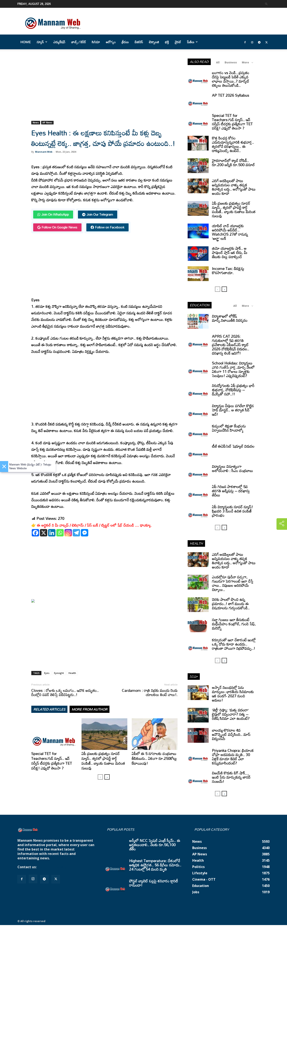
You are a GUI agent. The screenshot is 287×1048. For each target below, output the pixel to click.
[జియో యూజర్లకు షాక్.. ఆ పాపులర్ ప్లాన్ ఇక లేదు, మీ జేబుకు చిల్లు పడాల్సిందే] (198, 253)
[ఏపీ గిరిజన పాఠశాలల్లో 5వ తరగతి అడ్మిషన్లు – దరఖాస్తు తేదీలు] (198, 491)
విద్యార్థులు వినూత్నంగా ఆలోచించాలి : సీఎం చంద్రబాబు (232, 468)
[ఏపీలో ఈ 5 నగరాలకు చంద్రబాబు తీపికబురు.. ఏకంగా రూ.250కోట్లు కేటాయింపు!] (155, 734)
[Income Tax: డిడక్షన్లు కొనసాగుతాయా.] (198, 273)
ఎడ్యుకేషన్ (59, 42)
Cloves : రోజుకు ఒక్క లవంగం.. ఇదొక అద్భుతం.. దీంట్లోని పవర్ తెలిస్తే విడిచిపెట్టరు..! (65, 692)
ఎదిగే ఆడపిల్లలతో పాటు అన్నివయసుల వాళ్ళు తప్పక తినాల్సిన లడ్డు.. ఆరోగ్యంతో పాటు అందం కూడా (233, 187)
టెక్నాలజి (154, 42)
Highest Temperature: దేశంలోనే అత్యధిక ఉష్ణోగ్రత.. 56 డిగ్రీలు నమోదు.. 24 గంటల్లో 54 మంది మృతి (155, 865)
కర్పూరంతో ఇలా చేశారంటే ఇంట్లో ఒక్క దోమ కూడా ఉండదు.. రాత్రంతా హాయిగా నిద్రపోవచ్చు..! (234, 644)
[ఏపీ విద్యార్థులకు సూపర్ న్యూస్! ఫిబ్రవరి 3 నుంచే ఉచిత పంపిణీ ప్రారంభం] (198, 512)
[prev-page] (100, 777)
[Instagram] (252, 42)
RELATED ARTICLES (49, 709)
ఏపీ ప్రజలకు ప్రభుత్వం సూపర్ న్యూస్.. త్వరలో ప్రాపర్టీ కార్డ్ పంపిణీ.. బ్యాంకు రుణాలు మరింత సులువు (103, 761)
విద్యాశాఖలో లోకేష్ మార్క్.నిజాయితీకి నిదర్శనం (230, 318)
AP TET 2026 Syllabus (230, 95)
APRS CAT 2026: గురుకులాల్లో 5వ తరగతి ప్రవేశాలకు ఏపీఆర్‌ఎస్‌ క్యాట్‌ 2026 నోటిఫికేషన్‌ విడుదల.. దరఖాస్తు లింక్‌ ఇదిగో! (230, 344)
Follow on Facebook (109, 227)
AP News (47, 122)
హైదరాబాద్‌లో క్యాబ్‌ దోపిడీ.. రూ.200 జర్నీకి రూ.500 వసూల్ (233, 162)
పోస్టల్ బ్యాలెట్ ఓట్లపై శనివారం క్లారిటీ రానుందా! (153, 883)
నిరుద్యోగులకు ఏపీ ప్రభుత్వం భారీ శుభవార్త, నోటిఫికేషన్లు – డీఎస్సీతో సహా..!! (233, 390)
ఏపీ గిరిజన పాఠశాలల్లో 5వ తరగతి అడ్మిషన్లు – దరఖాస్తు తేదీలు (231, 491)
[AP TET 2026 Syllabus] (198, 100)
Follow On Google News (59, 227)
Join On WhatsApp (55, 214)
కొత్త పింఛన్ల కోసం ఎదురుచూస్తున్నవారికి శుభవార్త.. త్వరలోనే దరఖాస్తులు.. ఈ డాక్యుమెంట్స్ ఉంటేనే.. (233, 144)
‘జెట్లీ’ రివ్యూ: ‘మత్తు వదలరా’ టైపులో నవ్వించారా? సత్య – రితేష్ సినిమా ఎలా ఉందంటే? (231, 714)
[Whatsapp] (60, 532)
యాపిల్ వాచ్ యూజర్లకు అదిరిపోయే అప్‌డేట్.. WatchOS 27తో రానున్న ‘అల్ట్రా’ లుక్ (230, 232)
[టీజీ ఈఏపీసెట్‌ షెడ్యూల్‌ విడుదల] (198, 451)
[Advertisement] (104, 89)
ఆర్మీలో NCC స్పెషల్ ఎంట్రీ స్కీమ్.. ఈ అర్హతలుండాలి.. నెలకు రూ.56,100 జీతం (154, 845)
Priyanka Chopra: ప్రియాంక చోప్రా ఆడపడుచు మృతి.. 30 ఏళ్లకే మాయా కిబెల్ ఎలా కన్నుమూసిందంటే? (233, 757)
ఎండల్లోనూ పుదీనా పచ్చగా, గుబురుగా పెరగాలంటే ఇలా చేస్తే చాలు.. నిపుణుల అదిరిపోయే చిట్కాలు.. (232, 583)
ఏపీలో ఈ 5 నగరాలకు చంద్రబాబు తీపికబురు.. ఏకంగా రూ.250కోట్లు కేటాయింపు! (154, 758)
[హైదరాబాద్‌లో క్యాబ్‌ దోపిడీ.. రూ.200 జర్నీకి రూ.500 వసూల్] (198, 165)
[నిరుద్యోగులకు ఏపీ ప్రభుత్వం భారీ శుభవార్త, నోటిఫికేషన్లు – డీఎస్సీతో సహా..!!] (198, 390)
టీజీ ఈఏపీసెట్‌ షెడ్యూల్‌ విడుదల (233, 446)
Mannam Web (43, 151)
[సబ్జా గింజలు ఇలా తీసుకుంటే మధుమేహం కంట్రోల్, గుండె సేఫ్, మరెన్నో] (198, 624)
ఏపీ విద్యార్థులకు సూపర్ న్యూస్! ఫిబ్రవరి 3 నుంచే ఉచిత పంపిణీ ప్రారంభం (232, 511)
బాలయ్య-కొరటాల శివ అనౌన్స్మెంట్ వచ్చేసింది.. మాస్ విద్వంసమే (231, 734)
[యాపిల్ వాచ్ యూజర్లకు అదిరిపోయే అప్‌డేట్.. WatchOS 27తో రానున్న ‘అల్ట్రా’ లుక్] (198, 231)
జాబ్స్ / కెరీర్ (78, 42)
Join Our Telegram (100, 214)
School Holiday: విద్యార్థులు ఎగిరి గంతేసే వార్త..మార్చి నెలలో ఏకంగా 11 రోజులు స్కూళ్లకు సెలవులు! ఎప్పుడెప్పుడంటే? (233, 369)
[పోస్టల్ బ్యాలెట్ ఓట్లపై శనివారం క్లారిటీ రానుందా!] (115, 886)
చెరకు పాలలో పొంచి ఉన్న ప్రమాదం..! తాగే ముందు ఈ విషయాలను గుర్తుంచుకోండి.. (231, 604)
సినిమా (96, 42)
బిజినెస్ (139, 42)
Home (25, 42)
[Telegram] (259, 42)
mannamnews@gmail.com (59, 867)
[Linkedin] (51, 532)
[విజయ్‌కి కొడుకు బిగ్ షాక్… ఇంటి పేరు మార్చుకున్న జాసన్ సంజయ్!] (198, 778)
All (218, 62)
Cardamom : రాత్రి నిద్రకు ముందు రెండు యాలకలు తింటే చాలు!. (150, 692)
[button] (266, 3)
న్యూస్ (40, 42)
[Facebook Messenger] (84, 532)
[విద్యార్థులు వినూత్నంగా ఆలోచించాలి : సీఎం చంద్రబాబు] (198, 471)
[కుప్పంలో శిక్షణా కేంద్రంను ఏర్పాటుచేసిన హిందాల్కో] (198, 431)
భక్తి (167, 42)
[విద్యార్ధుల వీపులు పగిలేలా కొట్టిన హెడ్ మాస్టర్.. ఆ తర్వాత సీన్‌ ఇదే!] (198, 411)
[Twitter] (266, 42)
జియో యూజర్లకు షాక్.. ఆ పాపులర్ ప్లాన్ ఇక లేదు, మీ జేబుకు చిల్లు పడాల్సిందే (229, 252)
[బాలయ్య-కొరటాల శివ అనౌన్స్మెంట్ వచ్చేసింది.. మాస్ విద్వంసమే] (198, 735)
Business (231, 62)
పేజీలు (190, 42)
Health (72, 673)
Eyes (46, 673)
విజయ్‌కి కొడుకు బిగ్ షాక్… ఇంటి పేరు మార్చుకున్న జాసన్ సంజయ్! (231, 777)
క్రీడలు (125, 42)
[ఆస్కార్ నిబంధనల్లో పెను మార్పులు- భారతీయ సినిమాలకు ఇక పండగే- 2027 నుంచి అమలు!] (198, 692)
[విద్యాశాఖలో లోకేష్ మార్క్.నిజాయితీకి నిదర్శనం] (198, 321)
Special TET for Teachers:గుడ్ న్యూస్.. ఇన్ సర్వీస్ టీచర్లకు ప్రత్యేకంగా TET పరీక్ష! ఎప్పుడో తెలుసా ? (51, 761)
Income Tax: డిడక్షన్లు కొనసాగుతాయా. (228, 270)
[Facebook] (245, 42)
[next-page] (107, 777)
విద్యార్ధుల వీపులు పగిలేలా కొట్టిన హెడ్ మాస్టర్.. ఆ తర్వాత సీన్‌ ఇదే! (233, 410)
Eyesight (59, 673)
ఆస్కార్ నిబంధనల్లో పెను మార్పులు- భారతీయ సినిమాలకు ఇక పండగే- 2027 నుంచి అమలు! (233, 694)
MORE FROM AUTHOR (89, 709)
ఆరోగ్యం (111, 42)
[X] (43, 532)
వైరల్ (178, 42)
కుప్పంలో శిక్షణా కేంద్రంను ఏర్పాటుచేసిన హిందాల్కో (229, 428)
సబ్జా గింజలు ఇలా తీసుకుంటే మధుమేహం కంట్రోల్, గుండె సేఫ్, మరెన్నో (234, 624)
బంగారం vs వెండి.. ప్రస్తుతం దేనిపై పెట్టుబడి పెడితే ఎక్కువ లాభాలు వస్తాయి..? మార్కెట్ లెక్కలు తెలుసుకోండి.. (230, 79)
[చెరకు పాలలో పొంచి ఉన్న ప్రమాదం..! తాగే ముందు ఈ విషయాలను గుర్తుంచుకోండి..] (198, 604)
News (36, 122)
